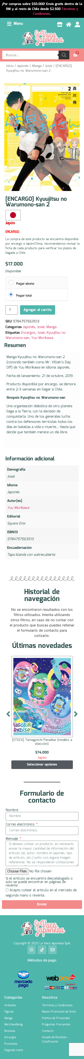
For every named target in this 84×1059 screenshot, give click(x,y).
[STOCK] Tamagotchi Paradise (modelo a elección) (42, 742)
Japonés (23, 66)
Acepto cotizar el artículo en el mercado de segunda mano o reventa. (41, 892)
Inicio (10, 66)
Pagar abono (25, 283)
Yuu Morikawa (42, 338)
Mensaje (12, 839)
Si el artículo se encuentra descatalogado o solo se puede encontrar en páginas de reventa (39, 882)
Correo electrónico (21, 824)
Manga (37, 66)
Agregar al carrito (37, 310)
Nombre (12, 810)
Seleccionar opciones (42, 764)
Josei (48, 66)
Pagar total (24, 295)
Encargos (28, 332)
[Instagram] (31, 949)
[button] (15, 24)
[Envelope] (52, 949)
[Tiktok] (42, 949)
